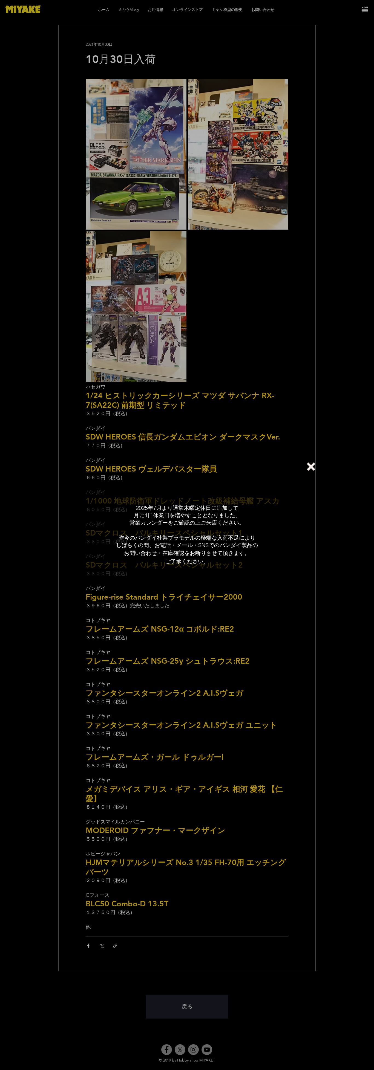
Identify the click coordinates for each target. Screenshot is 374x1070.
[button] (311, 466)
